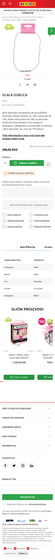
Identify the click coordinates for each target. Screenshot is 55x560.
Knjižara (40, 17)
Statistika (21, 549)
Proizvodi (31, 17)
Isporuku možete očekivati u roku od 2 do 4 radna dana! (27, 10)
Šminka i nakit (9, 20)
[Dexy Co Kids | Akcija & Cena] (28, 4)
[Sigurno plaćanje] (31, 220)
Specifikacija (27, 247)
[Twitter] (14, 466)
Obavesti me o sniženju (43, 146)
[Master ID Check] (47, 521)
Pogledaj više (28, 13)
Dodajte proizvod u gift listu (21, 173)
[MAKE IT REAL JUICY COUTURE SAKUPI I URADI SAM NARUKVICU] (19, 332)
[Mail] (34, 84)
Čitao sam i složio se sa (26, 504)
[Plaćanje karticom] (31, 226)
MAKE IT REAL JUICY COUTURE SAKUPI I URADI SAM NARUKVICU (19, 358)
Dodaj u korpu (28, 163)
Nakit (19, 20)
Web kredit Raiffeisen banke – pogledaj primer (29, 205)
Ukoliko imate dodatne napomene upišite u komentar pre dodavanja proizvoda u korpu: (26, 183)
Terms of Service (18, 514)
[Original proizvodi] (4, 220)
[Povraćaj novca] (31, 214)
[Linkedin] (32, 466)
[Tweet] (27, 84)
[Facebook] (20, 84)
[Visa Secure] (40, 521)
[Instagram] (23, 466)
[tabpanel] (27, 48)
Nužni (9, 549)
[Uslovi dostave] (4, 214)
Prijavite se (27, 497)
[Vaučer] (32, 521)
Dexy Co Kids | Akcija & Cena (13, 17)
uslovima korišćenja (37, 504)
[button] (48, 164)
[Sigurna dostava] (4, 226)
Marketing (34, 549)
